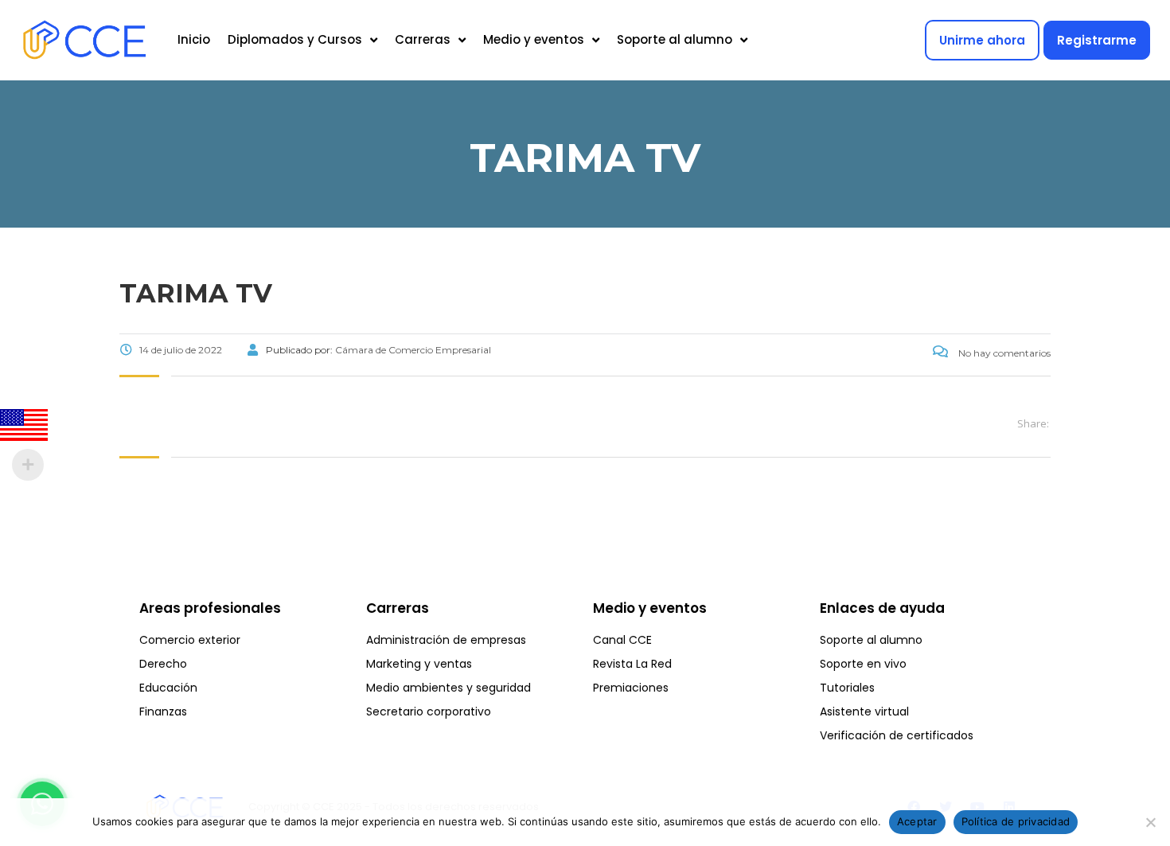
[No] (1150, 822)
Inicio (193, 39)
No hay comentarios (1003, 353)
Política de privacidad (1016, 821)
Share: (1033, 423)
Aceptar (917, 821)
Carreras (422, 39)
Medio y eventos (533, 39)
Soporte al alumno (674, 39)
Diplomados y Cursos (295, 39)
